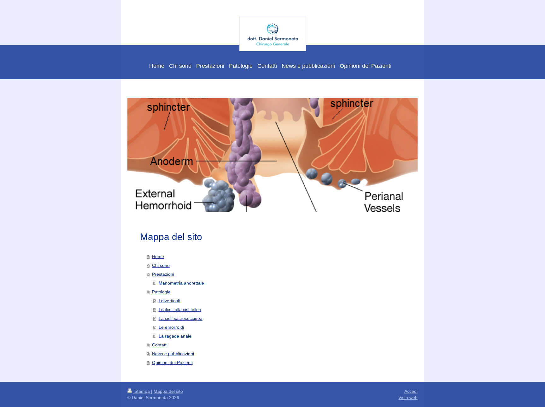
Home (158, 256)
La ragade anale (175, 336)
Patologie (161, 291)
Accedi (411, 391)
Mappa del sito (168, 391)
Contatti (159, 344)
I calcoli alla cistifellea (180, 309)
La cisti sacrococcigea (180, 318)
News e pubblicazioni (173, 353)
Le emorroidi (171, 327)
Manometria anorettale (181, 283)
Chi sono (161, 265)
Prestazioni (163, 274)
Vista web (408, 397)
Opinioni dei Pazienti (172, 362)
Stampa (142, 391)
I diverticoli (169, 300)
